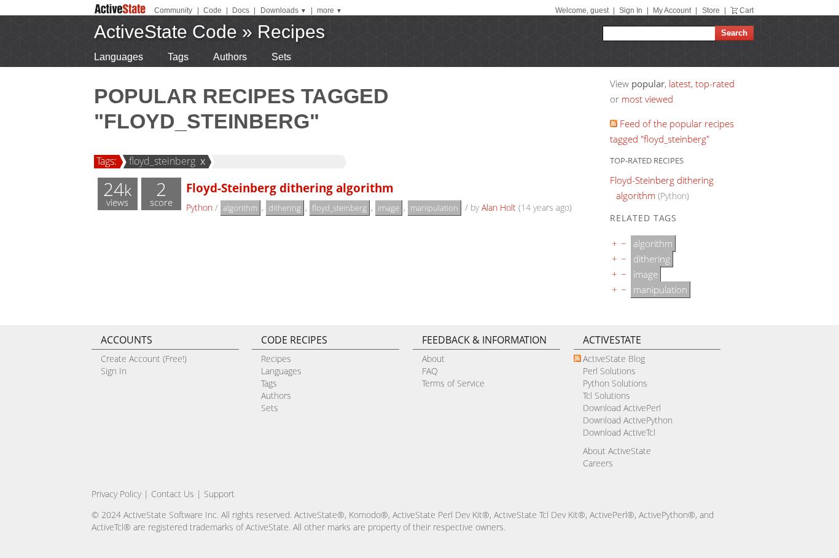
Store (711, 10)
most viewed (647, 99)
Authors (230, 57)
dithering (284, 207)
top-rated (715, 83)
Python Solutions (615, 383)
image (388, 207)
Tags (178, 57)
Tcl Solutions (606, 395)
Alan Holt (499, 207)
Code (212, 10)
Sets (281, 57)
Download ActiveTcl (619, 432)
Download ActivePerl (622, 408)
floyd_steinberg (162, 161)
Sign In (630, 10)
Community (173, 10)
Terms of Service (453, 383)
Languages (118, 57)
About (433, 358)
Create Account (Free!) (144, 358)
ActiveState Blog (614, 358)
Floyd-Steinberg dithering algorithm (290, 187)
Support (219, 494)
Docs (240, 10)
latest (680, 83)
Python (199, 207)
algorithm (240, 207)
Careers (598, 463)
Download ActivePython (628, 420)
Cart (746, 10)
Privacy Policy (116, 494)
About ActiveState (617, 451)
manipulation (434, 207)
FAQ (430, 371)
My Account (672, 10)
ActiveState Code (165, 32)
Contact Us (172, 494)
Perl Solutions (609, 371)
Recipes (291, 32)
